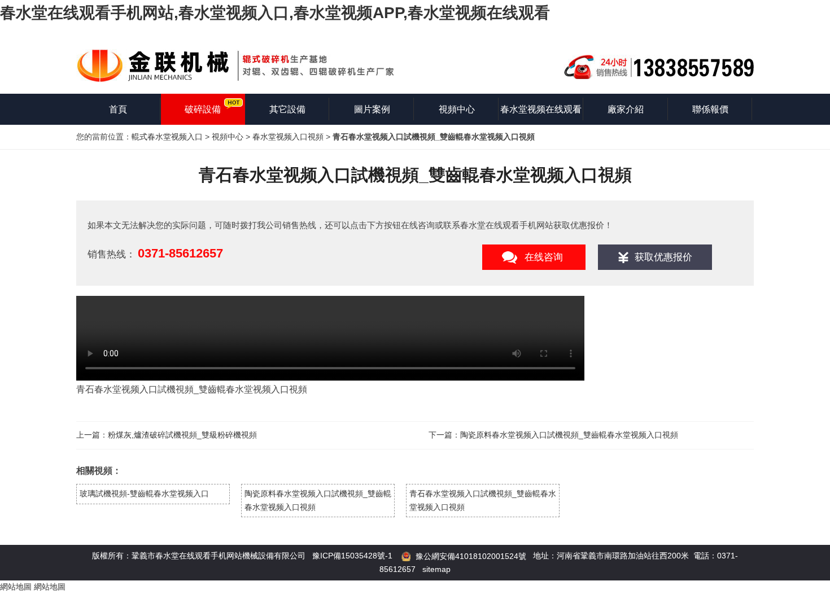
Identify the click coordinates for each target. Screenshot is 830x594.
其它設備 (287, 109)
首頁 (118, 109)
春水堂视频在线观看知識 (541, 114)
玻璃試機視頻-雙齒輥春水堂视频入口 (144, 493)
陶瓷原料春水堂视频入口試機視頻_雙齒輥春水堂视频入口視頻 (569, 434)
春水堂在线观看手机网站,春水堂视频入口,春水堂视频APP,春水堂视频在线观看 (275, 12)
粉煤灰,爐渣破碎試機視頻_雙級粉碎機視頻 (182, 434)
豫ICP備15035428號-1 (352, 555)
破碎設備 (203, 109)
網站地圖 (16, 586)
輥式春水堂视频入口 (167, 136)
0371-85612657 (180, 253)
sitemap (436, 569)
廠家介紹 (626, 109)
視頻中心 (457, 109)
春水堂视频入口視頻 (288, 136)
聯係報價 (710, 109)
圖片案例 (372, 109)
